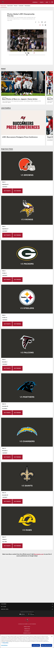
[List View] (45, 25)
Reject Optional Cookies (46, 645)
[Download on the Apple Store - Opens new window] (22, 614)
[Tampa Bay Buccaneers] (27, 620)
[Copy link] (45, 22)
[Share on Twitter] (39, 22)
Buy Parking (17, 190)
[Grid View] (42, 25)
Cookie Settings (4, 645)
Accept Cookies (36, 645)
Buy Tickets (7, 190)
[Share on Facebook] (36, 22)
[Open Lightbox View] (27, 43)
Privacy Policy (27, 626)
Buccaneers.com (39, 554)
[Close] (51, 636)
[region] (27, 641)
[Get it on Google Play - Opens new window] (31, 614)
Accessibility (27, 630)
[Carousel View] (40, 25)
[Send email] (42, 22)
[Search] (49, 2)
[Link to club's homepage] (2, 2)
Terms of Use (27, 628)
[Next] (34, 53)
